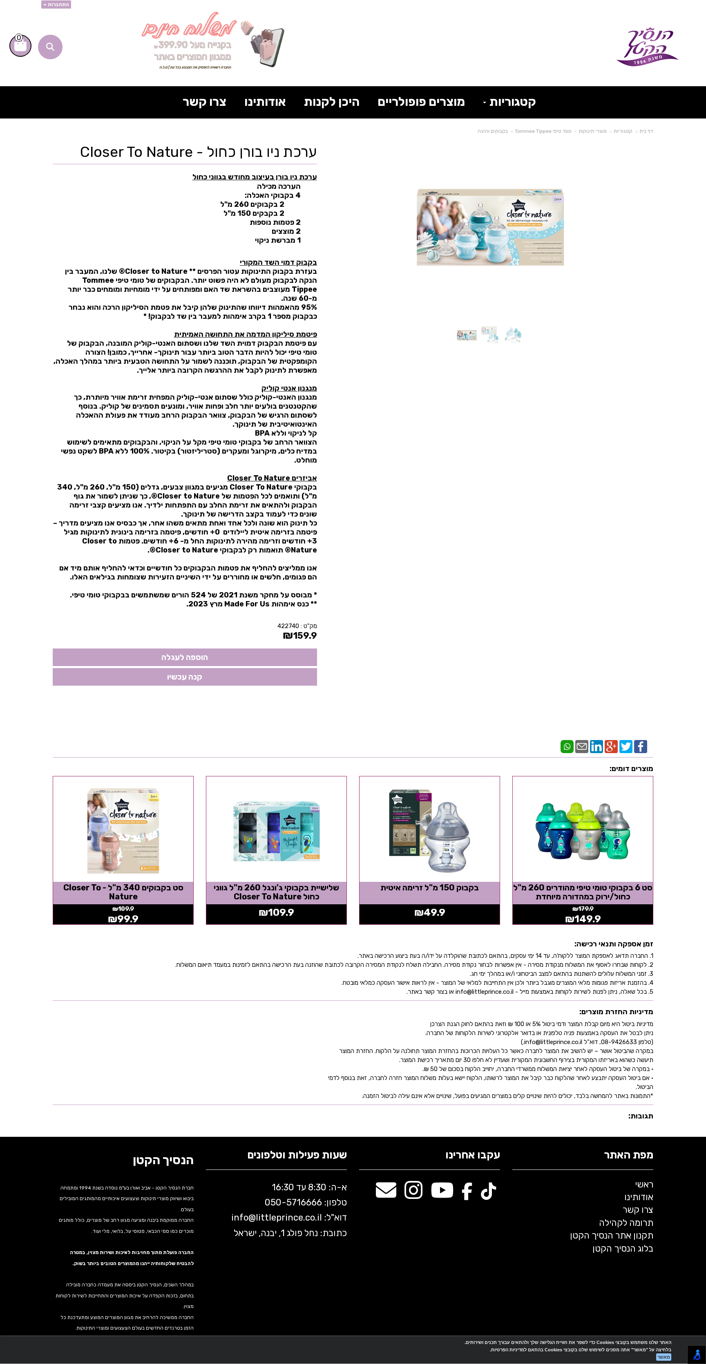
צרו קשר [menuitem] (204, 101)
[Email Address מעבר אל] (386, 1194)
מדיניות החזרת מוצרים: (616, 1011)
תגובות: (640, 1115)
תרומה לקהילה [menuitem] (626, 1222)
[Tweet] (625, 745)
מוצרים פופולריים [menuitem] (421, 101)
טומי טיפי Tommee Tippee (543, 131)
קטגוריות (623, 131)
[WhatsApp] (567, 745)
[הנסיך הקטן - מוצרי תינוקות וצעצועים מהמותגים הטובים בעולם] (647, 47)
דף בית (646, 131)
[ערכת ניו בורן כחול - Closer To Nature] (467, 335)
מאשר (663, 1357)
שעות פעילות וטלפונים (297, 1155)
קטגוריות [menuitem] (511, 101)
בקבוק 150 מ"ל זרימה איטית (429, 887)
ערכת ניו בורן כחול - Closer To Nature (198, 152)
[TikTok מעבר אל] (488, 1194)
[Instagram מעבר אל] (413, 1194)
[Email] (581, 745)
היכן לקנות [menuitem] (332, 101)
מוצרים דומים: (631, 768)
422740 (288, 626)
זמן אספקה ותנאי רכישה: (613, 943)
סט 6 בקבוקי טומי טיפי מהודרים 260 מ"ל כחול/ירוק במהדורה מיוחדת (582, 892)
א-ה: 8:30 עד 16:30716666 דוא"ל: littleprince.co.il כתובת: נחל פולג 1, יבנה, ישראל (288, 1210)
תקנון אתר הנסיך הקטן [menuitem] (611, 1235)
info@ (243, 1217)
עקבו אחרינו (472, 1155)
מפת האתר (628, 1155)
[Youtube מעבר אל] (442, 1194)
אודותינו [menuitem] (265, 101)
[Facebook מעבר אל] (467, 1194)
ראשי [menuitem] (644, 1184)
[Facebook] (640, 745)
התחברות (58, 4)
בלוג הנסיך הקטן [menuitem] (622, 1248)
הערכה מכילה (279, 186)
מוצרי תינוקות (593, 131)
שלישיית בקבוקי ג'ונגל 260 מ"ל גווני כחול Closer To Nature (276, 892)
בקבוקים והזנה (493, 131)
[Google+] (611, 745)
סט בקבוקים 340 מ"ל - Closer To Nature (123, 892)
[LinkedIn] (596, 745)
